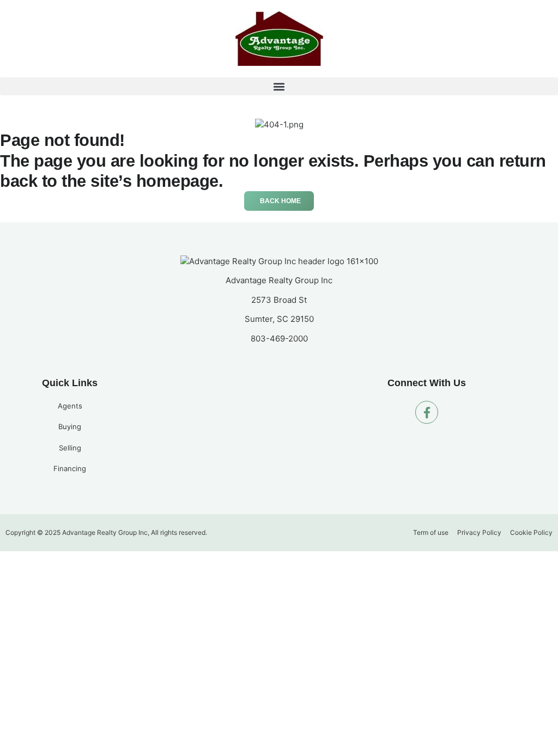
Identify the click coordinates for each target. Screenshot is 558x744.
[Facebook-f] (426, 412)
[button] (279, 86)
